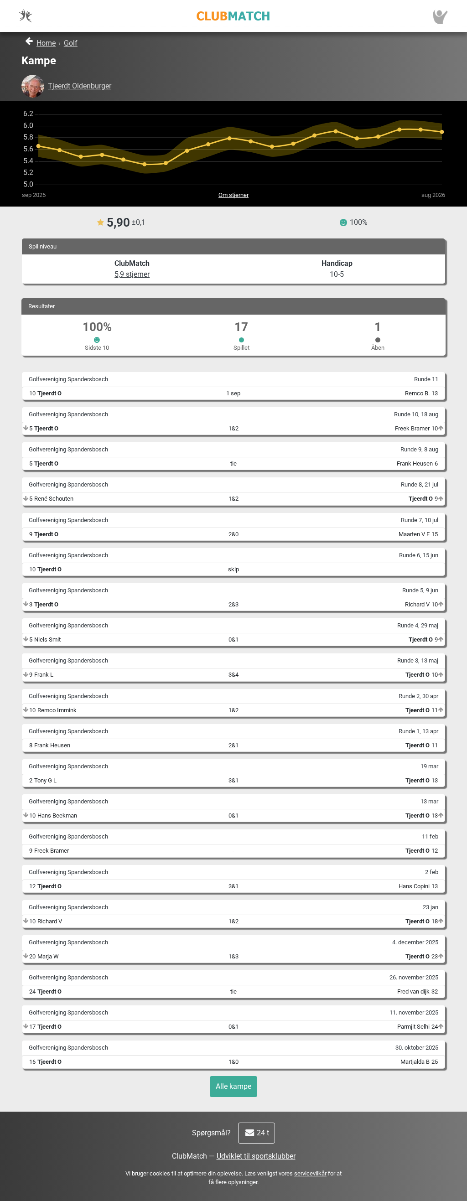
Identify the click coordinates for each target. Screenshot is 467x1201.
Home (46, 43)
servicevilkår (310, 1173)
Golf (71, 43)
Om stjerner (233, 195)
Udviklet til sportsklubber (256, 1156)
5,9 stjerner (132, 274)
